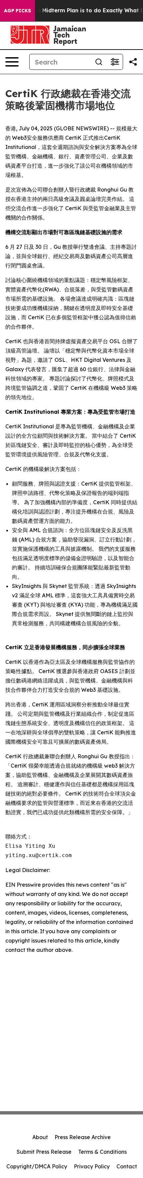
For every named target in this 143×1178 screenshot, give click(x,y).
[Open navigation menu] (12, 62)
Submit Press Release (44, 1151)
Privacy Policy (92, 1166)
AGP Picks (17, 11)
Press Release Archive (83, 1137)
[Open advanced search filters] (115, 62)
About (40, 1137)
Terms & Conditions (102, 1151)
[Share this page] (133, 62)
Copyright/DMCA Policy (36, 1166)
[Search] (99, 62)
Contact (126, 1166)
